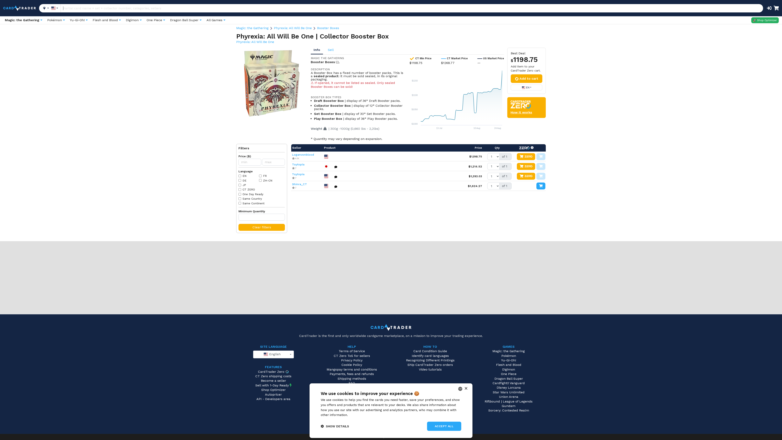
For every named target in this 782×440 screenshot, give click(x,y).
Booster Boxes (328, 28)
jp (244, 185)
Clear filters (262, 227)
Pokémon (508, 356)
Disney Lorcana (509, 387)
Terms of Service (352, 351)
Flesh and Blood (508, 365)
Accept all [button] (444, 426)
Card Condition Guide (430, 351)
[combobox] (273, 354)
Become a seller (273, 381)
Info (317, 50)
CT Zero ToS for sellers (352, 356)
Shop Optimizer (273, 390)
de (244, 180)
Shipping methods (352, 379)
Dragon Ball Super (508, 379)
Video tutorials (430, 369)
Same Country (252, 198)
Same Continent (254, 203)
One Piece (508, 374)
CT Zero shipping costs (273, 376)
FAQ (352, 383)
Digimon (508, 369)
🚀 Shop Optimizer (765, 20)
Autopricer (273, 394)
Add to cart (529, 78)
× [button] (465, 388)
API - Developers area (273, 399)
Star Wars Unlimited (509, 392)
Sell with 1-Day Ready (272, 385)
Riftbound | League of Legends (509, 401)
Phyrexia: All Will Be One (293, 28)
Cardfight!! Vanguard (509, 383)
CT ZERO (249, 189)
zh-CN (267, 180)
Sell (331, 50)
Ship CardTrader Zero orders (430, 365)
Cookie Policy (352, 365)
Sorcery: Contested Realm (508, 410)
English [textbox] (274, 354)
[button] (335, 426)
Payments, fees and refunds (352, 374)
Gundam (508, 406)
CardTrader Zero (271, 372)
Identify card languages (430, 356)
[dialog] (391, 410)
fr (265, 175)
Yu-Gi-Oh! (508, 360)
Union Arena (508, 397)
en (244, 175)
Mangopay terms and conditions (352, 369)
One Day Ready (253, 194)
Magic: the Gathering (252, 28)
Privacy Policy (351, 360)
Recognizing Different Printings (430, 360)
